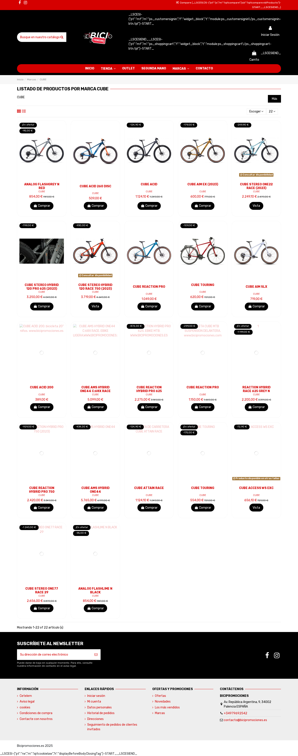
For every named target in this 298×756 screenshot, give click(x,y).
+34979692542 (235, 713)
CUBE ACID (149, 184)
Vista (256, 206)
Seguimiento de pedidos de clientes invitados (112, 727)
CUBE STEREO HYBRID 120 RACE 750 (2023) (95, 287)
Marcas (160, 713)
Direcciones (95, 719)
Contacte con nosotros (36, 719)
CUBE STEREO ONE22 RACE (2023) (256, 186)
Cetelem (26, 696)
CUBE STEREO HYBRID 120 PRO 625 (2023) (42, 287)
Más (274, 99)
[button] (108, 68)
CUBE (41, 191)
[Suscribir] (96, 654)
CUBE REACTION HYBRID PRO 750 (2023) (42, 491)
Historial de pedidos (101, 713)
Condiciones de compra (36, 713)
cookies (25, 707)
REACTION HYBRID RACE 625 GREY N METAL (256, 391)
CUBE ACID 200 (41, 387)
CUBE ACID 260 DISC (95, 186)
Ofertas (160, 696)
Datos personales (99, 707)
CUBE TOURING (202, 285)
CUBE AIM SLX (256, 287)
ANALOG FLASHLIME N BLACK (95, 590)
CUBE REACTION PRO (149, 287)
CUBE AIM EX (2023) (202, 184)
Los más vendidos (167, 707)
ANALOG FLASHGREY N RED (41, 186)
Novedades (163, 701)
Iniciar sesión (96, 696)
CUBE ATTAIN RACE (149, 488)
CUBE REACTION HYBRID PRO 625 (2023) (149, 391)
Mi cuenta (94, 701)
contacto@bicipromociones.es (245, 720)
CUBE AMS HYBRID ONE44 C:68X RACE (95, 389)
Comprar (44, 206)
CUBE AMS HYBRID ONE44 (95, 490)
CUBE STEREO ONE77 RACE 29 (41, 590)
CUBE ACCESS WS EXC (256, 488)
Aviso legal (27, 701)
